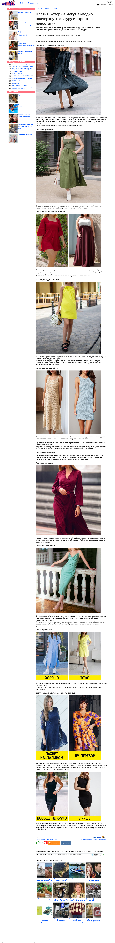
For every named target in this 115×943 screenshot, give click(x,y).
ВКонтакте (67, 843)
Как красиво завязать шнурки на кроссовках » (94, 839)
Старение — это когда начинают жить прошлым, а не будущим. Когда (32, 66)
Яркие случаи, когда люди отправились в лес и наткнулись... (61, 900)
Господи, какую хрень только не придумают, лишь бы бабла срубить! (32, 87)
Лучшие (54, 8)
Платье (40, 837)
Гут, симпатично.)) (17, 71)
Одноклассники (56, 843)
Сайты (22, 3)
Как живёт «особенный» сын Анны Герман (93, 879)
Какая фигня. (15, 83)
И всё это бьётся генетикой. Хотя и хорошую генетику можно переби (32, 70)
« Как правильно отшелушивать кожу (46, 839)
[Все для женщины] (8, 5)
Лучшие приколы (77, 879)
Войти (110, 2)
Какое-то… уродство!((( (18, 88)
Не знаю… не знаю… (18, 73)
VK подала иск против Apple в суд (61, 919)
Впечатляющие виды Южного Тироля (61, 879)
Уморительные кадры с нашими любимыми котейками (93, 920)
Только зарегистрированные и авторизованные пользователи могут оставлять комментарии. (70, 851)
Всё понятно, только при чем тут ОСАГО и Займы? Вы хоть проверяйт (32, 68)
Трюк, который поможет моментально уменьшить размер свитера (77, 921)
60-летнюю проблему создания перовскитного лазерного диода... (44, 921)
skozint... (96, 854)
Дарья (106, 837)
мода (43, 837)
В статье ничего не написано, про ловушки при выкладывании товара (32, 82)
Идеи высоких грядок (45, 899)
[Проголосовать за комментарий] (104, 855)
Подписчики (33, 3)
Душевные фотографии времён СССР (93, 899)
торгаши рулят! (16, 80)
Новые (40, 8)
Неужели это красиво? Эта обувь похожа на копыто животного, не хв (32, 78)
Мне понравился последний (20, 85)
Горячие (47, 8)
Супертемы (13, 92)
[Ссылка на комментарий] (36, 855)
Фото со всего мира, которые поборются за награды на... (44, 880)
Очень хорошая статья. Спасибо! (21, 65)
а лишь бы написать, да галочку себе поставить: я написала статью (32, 76)
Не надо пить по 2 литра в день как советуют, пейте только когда (31, 75)
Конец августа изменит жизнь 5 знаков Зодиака (77, 899)
